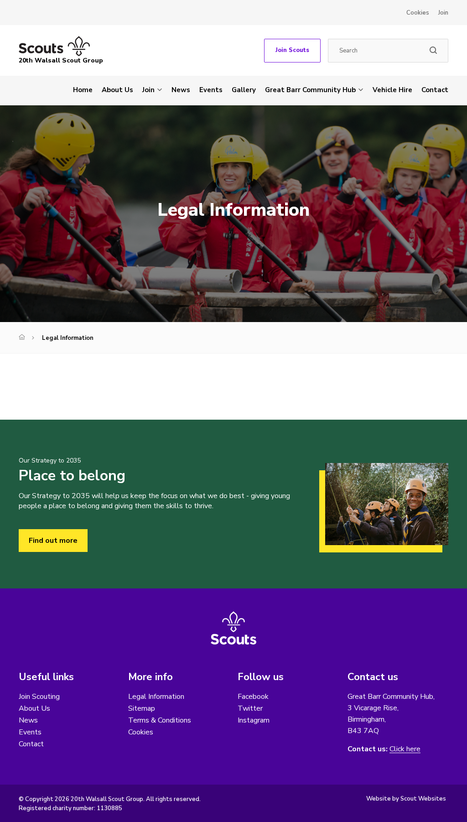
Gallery (244, 89)
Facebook (253, 697)
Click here (404, 749)
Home (83, 89)
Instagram (254, 720)
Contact (434, 89)
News (180, 89)
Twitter (250, 708)
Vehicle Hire (392, 89)
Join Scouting (39, 697)
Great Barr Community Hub (310, 89)
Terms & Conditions (159, 720)
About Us (117, 89)
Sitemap (141, 708)
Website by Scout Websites (406, 799)
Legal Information (156, 697)
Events (211, 89)
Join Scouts (292, 50)
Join (443, 13)
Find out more (53, 541)
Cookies (417, 13)
